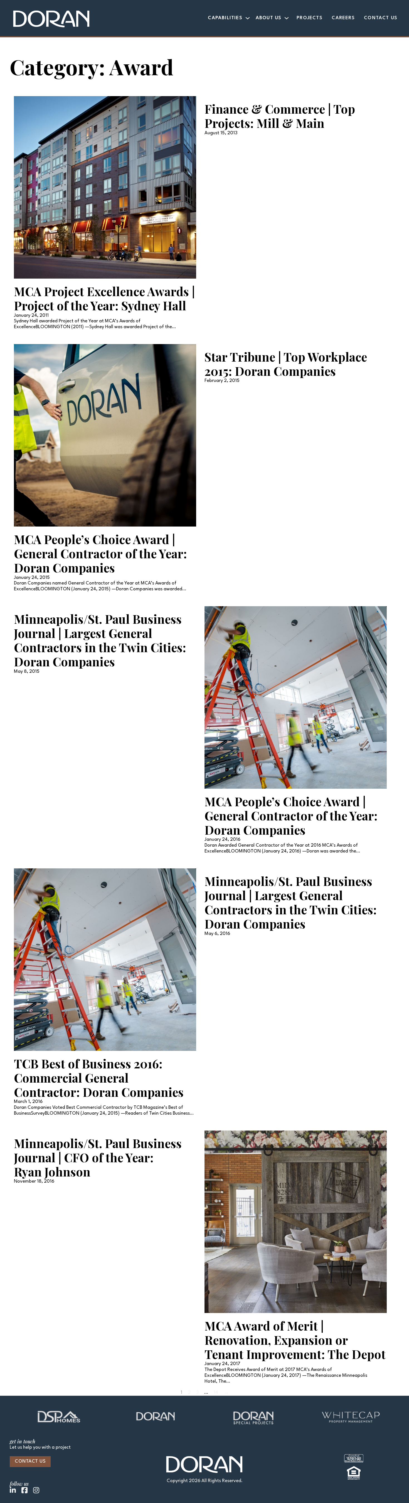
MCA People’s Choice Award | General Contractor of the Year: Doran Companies (100, 553)
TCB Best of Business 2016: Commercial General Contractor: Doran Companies (99, 1078)
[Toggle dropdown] (247, 18)
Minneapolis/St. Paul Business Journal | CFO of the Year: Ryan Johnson (98, 1157)
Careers (343, 18)
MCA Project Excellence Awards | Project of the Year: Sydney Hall (104, 298)
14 (216, 1392)
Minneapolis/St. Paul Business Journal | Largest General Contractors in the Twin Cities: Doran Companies (100, 640)
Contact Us (380, 18)
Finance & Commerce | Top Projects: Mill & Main (279, 116)
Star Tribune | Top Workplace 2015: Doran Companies (285, 364)
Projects (309, 18)
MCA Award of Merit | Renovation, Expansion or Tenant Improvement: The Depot (295, 1340)
